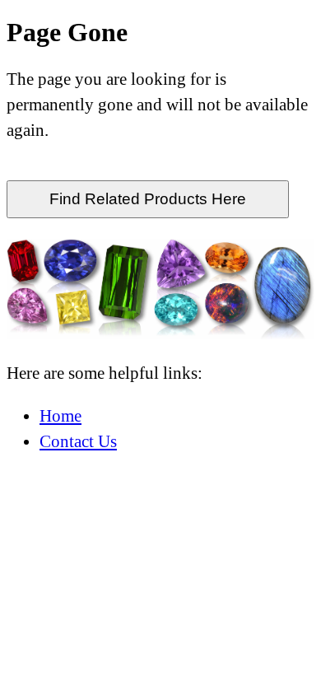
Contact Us (78, 440)
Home (60, 415)
